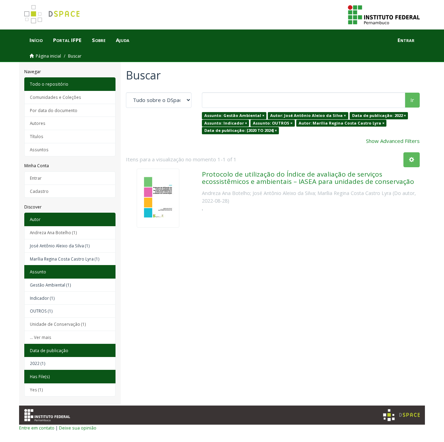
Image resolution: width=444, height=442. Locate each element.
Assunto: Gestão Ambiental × (234, 115)
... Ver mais (40, 337)
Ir (412, 99)
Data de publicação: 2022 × (379, 115)
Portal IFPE (67, 39)
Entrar (36, 178)
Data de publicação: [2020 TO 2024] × (240, 130)
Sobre (98, 39)
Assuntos (39, 149)
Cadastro (39, 191)
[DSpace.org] (401, 415)
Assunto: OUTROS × (272, 123)
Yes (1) (36, 389)
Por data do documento (53, 110)
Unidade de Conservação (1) (58, 324)
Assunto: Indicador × (225, 123)
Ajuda (122, 39)
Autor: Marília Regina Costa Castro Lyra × (341, 123)
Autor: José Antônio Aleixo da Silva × (308, 115)
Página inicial (48, 56)
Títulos (36, 136)
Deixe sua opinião (77, 428)
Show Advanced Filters (393, 140)
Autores (37, 123)
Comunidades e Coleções (55, 97)
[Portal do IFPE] (384, 14)
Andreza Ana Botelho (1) (53, 232)
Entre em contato (36, 428)
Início (36, 39)
